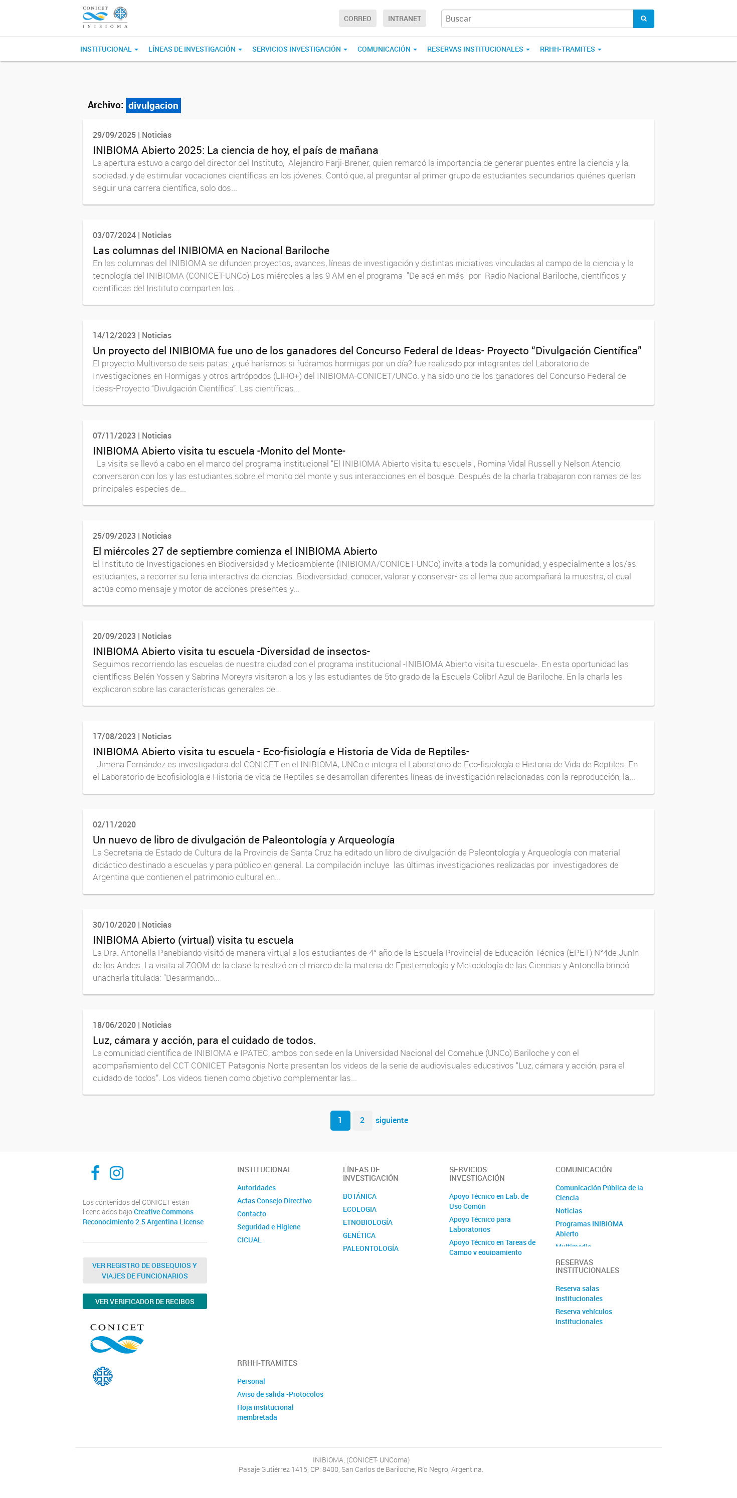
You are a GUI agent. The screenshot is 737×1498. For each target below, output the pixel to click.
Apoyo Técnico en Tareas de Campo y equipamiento (492, 1247)
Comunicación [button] (384, 49)
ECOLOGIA (360, 1209)
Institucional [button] (106, 49)
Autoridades (256, 1187)
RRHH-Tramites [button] (568, 49)
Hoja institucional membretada (265, 1412)
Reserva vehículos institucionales (584, 1316)
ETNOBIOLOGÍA (368, 1222)
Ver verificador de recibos (145, 1301)
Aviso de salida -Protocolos (280, 1394)
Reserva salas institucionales (579, 1293)
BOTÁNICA (360, 1196)
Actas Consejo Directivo (274, 1200)
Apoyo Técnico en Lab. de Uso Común (488, 1201)
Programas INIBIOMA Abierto (589, 1228)
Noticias (569, 1210)
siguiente (392, 1120)
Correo (358, 18)
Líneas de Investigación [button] (192, 49)
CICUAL (249, 1239)
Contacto (251, 1213)
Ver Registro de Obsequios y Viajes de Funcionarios (144, 1270)
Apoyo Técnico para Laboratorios (480, 1224)
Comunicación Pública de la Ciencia (599, 1192)
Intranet (404, 18)
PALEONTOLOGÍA (371, 1248)
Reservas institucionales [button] (476, 49)
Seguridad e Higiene (268, 1226)
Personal (251, 1381)
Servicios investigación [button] (297, 49)
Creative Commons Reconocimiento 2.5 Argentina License (143, 1216)
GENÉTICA (359, 1235)
